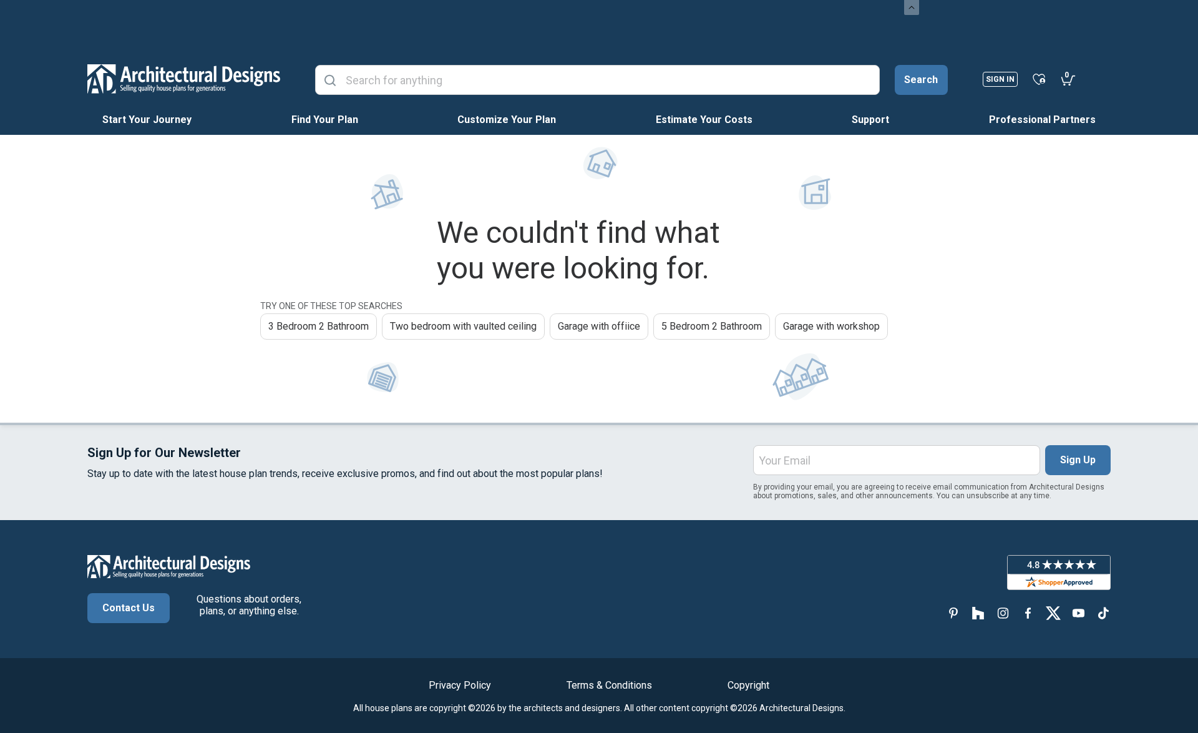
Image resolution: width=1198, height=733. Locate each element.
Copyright (748, 685)
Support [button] (870, 119)
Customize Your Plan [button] (506, 119)
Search (921, 80)
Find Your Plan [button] (324, 119)
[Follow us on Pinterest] (953, 613)
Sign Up (1078, 460)
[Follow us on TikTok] (1103, 613)
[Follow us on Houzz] (978, 613)
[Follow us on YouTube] (1078, 613)
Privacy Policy (460, 685)
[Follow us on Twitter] (1053, 613)
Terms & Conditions (609, 685)
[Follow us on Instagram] (1003, 613)
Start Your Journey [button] (147, 119)
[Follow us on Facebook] (1028, 613)
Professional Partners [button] (1042, 119)
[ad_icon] (183, 78)
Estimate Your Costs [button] (704, 119)
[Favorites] (1039, 78)
